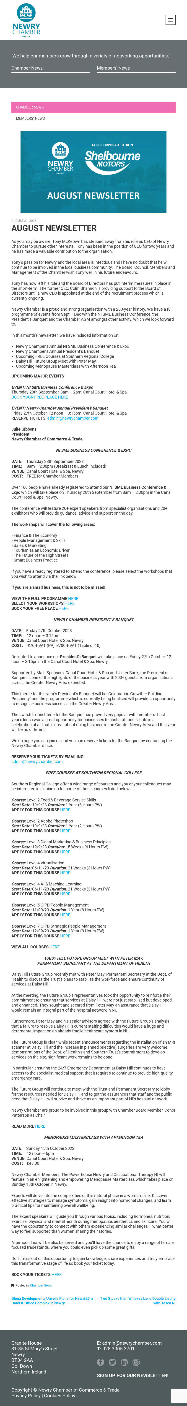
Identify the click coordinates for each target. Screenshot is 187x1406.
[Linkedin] (124, 1362)
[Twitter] (112, 1362)
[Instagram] (136, 1362)
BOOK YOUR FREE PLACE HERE (39, 397)
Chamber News (27, 68)
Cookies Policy (59, 1395)
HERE (73, 598)
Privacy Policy (26, 1395)
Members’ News (113, 68)
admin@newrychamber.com (73, 418)
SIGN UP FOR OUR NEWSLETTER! (133, 1375)
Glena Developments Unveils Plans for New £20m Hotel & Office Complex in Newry (52, 1300)
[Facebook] (100, 1362)
